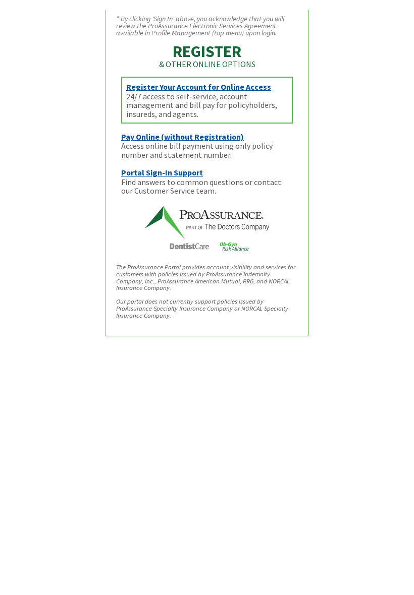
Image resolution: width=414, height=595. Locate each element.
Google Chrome (208, 345)
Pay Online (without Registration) (182, 137)
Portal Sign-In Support (162, 172)
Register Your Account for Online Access (198, 87)
